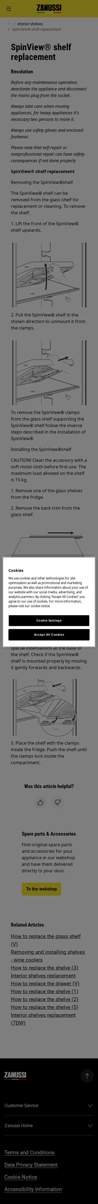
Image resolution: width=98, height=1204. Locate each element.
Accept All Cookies (49, 634)
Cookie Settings (49, 620)
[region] (49, 602)
